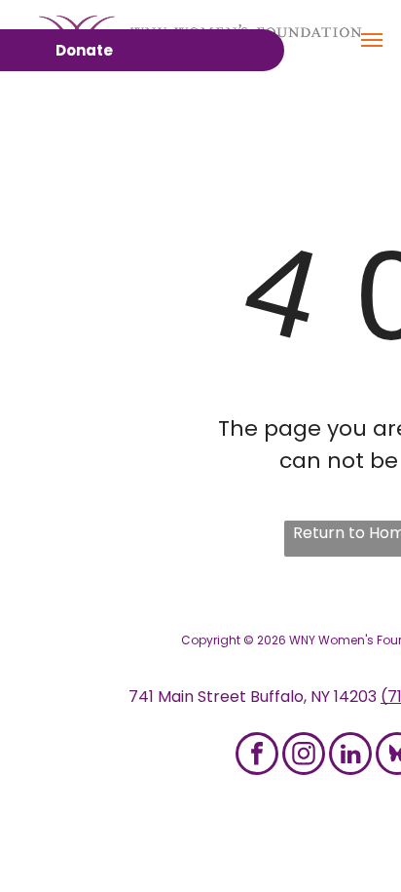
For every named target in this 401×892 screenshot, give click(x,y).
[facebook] (257, 756)
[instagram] (303, 756)
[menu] (371, 39)
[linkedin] (350, 756)
